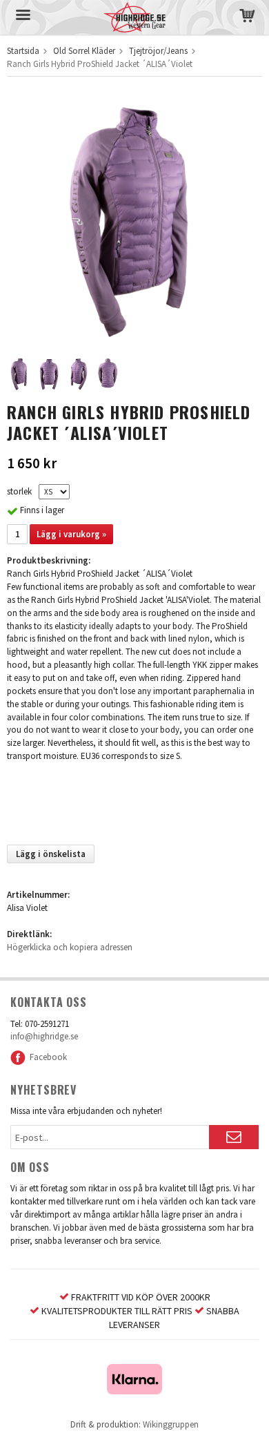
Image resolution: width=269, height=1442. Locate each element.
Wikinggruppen (171, 1424)
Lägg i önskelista (51, 854)
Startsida (23, 51)
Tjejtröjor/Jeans (158, 51)
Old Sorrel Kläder (84, 51)
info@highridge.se (44, 1036)
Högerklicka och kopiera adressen (69, 947)
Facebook (46, 1057)
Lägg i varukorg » (71, 534)
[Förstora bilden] (134, 217)
